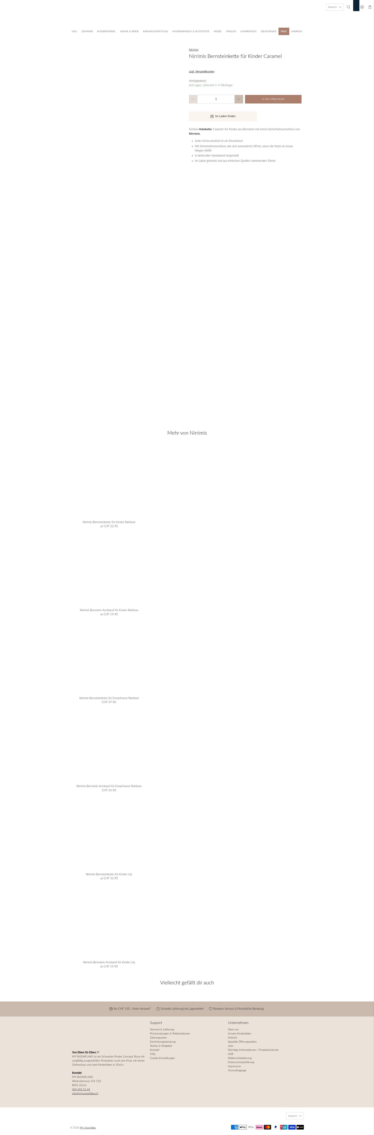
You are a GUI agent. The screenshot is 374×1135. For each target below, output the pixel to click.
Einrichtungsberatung (163, 1041)
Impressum (234, 1066)
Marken (296, 31)
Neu (74, 31)
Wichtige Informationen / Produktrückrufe (253, 1050)
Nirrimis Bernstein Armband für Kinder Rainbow (109, 610)
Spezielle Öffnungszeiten (242, 1041)
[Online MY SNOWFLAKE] (187, 14)
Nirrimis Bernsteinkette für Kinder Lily (109, 874)
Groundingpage (237, 1070)
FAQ (152, 1054)
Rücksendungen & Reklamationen (170, 1033)
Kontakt (154, 1050)
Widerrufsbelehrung (240, 1058)
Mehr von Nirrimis (187, 433)
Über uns (233, 1029)
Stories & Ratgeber (161, 1046)
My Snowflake (88, 1128)
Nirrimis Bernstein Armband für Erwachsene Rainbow (109, 786)
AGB (230, 1054)
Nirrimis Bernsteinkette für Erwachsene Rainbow (109, 698)
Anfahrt (232, 1037)
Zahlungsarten (158, 1037)
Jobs (230, 1046)
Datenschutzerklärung (241, 1062)
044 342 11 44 (81, 1089)
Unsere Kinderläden (239, 1033)
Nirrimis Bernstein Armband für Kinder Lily (109, 962)
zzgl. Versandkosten (201, 71)
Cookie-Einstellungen (162, 1058)
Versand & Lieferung (162, 1029)
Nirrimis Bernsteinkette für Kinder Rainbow (109, 522)
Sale (284, 31)
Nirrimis (193, 49)
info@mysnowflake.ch (85, 1093)
